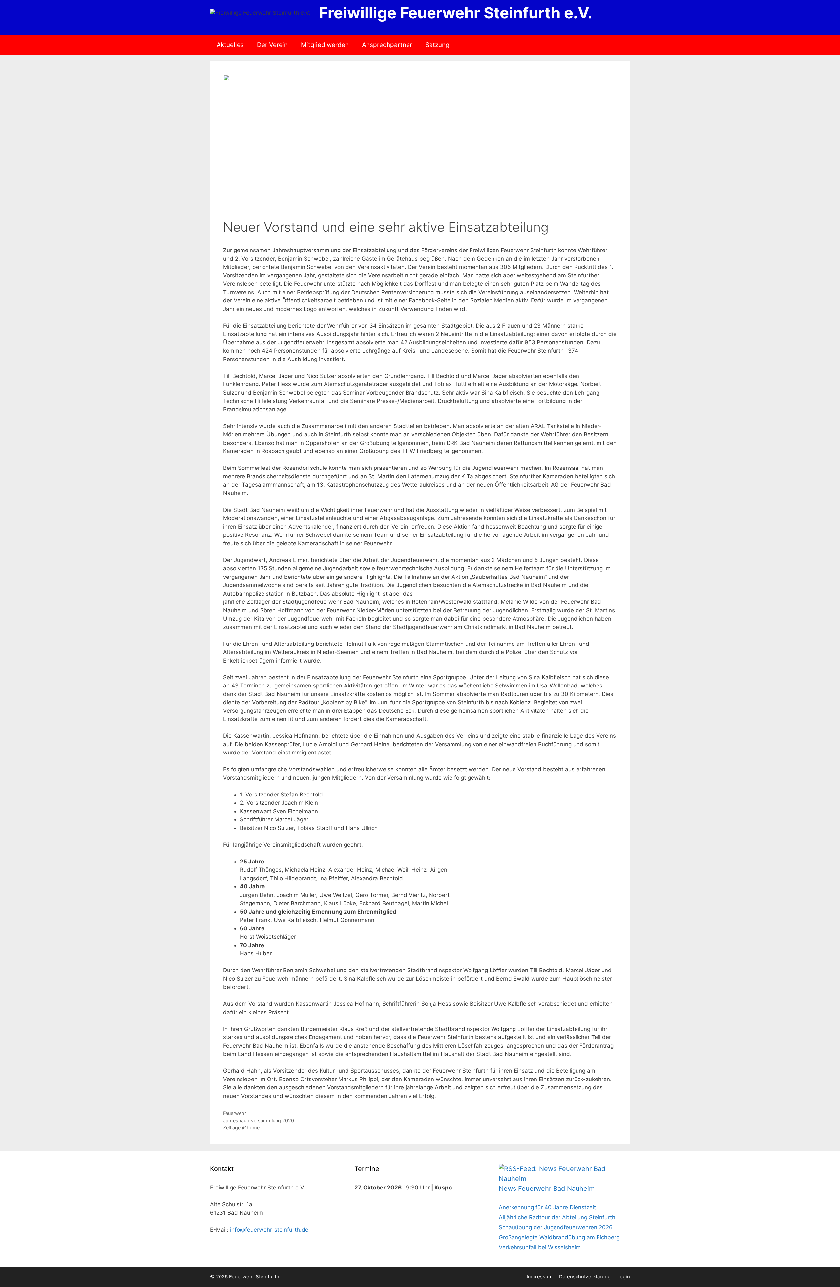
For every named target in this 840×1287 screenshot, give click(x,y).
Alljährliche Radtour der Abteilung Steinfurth (557, 1217)
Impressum (540, 1277)
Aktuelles (230, 45)
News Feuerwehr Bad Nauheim (547, 1188)
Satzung (437, 45)
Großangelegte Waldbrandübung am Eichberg (559, 1237)
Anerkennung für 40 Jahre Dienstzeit (547, 1207)
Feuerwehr (234, 1113)
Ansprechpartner (387, 45)
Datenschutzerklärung (585, 1277)
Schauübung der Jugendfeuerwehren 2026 (556, 1227)
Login (623, 1277)
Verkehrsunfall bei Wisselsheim (540, 1247)
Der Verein (272, 45)
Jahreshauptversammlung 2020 (258, 1120)
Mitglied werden (325, 45)
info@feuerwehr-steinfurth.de (269, 1229)
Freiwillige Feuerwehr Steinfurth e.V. (455, 12)
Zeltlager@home (241, 1127)
